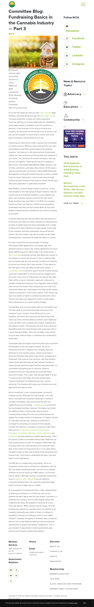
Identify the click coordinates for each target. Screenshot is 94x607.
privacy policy (73, 603)
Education (71, 106)
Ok (84, 603)
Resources (55, 561)
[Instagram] (67, 64)
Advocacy (74, 94)
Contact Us (56, 551)
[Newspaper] (11, 570)
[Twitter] (9, 34)
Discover (55, 542)
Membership (57, 569)
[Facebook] (11, 34)
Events (53, 556)
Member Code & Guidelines (64, 589)
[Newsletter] (67, 26)
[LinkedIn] (13, 34)
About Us (55, 546)
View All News (71, 203)
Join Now (55, 579)
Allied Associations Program (66, 584)
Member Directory (60, 574)
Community (72, 119)
